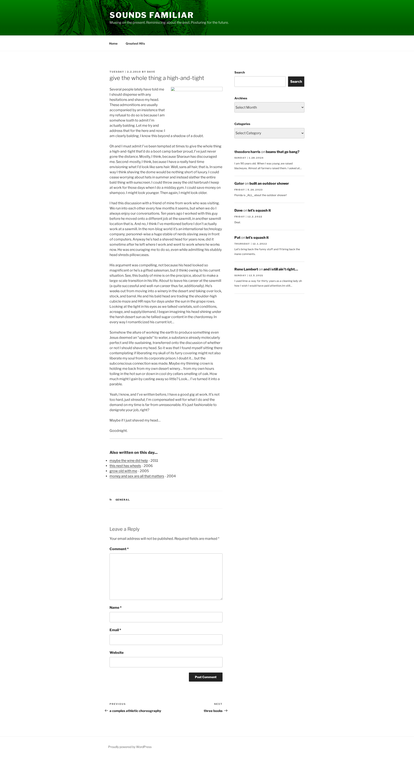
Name (116, 608)
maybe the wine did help (129, 461)
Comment (119, 549)
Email (115, 630)
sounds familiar (152, 15)
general (123, 499)
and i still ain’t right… (280, 269)
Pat (237, 238)
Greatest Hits (135, 43)
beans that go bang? (283, 152)
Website (117, 653)
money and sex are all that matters (137, 476)
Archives (240, 98)
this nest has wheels (125, 466)
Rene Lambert (246, 269)
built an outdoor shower (269, 183)
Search (239, 72)
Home (113, 43)
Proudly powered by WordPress (130, 747)
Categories (242, 124)
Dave (151, 71)
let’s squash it (259, 210)
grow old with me (123, 471)
